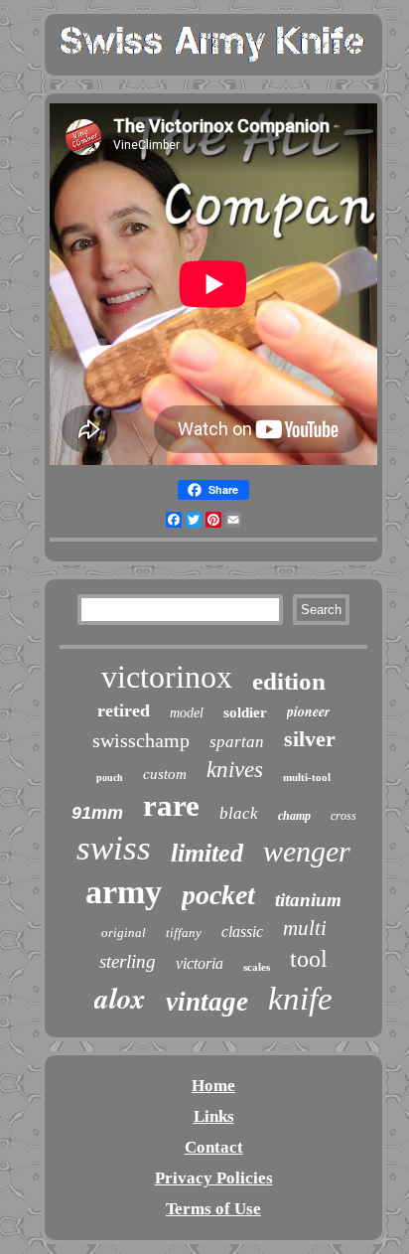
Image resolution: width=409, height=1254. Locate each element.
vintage (207, 1002)
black (238, 813)
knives (234, 769)
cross (343, 816)
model (187, 712)
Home (213, 1085)
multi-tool (307, 777)
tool (309, 959)
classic (242, 931)
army (123, 891)
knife (300, 999)
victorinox (166, 677)
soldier (245, 712)
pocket (218, 894)
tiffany (184, 932)
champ (294, 816)
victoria (199, 963)
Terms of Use (213, 1208)
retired (123, 710)
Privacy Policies (214, 1178)
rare (171, 805)
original (123, 932)
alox (120, 998)
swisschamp (141, 740)
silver (310, 738)
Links (214, 1116)
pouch (109, 777)
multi (305, 928)
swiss (113, 848)
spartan (236, 741)
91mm (97, 813)
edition (289, 681)
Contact (214, 1147)
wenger (306, 851)
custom (165, 774)
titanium (308, 899)
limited (207, 853)
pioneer (308, 711)
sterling (127, 961)
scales (256, 967)
